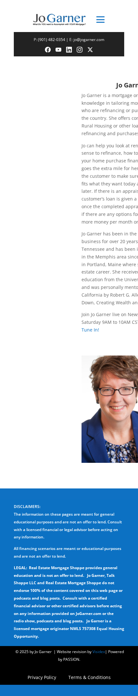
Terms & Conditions (89, 677)
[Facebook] (48, 50)
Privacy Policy (42, 677)
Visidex (98, 651)
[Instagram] (79, 50)
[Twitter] (90, 50)
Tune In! (90, 330)
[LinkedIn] (69, 50)
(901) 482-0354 (51, 39)
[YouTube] (58, 50)
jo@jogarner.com (88, 39)
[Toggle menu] (100, 19)
